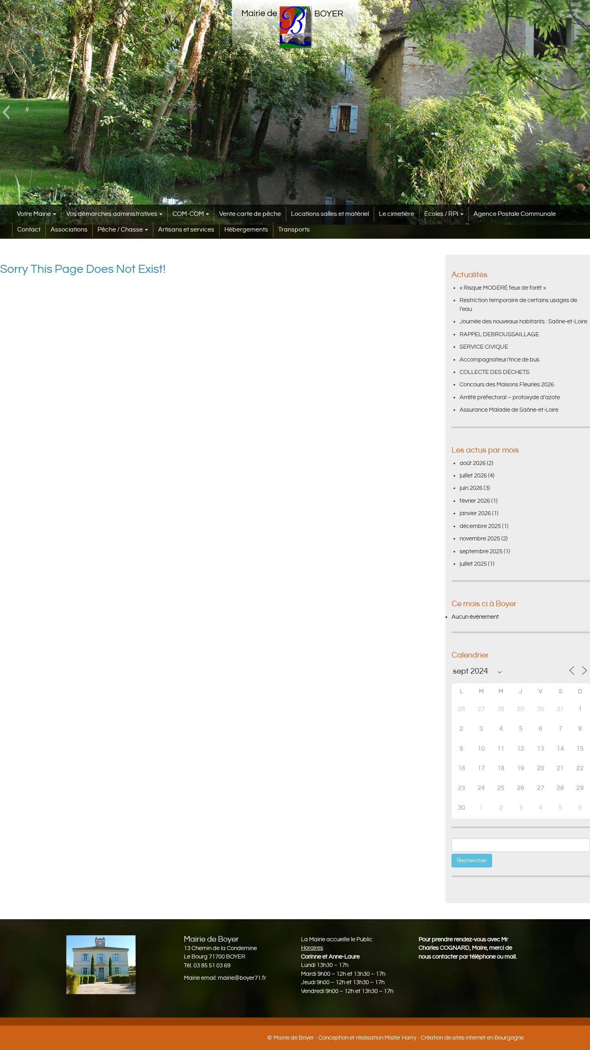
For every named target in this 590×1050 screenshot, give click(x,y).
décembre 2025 (480, 526)
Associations (69, 229)
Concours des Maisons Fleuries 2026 (507, 385)
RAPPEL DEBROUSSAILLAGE (499, 334)
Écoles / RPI (442, 214)
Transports (294, 229)
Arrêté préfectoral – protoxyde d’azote (510, 397)
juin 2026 (471, 488)
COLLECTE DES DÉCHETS (494, 372)
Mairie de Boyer (293, 1038)
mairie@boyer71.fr (242, 978)
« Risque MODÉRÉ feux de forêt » (503, 288)
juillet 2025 (473, 564)
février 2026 (475, 501)
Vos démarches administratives (112, 214)
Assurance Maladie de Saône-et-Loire (509, 410)
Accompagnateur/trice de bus (499, 360)
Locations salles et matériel (330, 214)
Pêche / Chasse (121, 229)
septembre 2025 (481, 551)
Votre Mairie (34, 214)
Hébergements (246, 229)
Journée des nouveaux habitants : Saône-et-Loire (523, 322)
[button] (6, 112)
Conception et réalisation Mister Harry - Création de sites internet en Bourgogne (421, 1038)
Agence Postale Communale (515, 214)
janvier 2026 (475, 513)
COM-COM (189, 214)
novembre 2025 (480, 539)
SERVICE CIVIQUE (484, 347)
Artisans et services (186, 229)
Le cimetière (396, 214)
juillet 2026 (473, 476)
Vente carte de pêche (250, 214)
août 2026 (473, 463)
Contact (29, 229)
